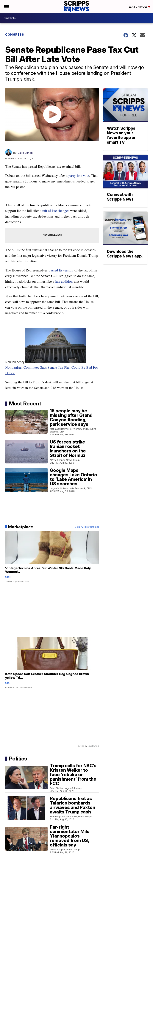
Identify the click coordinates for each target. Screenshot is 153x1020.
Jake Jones (25, 152)
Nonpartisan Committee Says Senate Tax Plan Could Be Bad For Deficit (51, 370)
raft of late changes (55, 210)
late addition (64, 281)
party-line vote (78, 175)
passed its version (61, 270)
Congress (14, 34)
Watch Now (138, 6)
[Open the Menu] (6, 6)
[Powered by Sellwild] (93, 746)
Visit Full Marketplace (87, 527)
